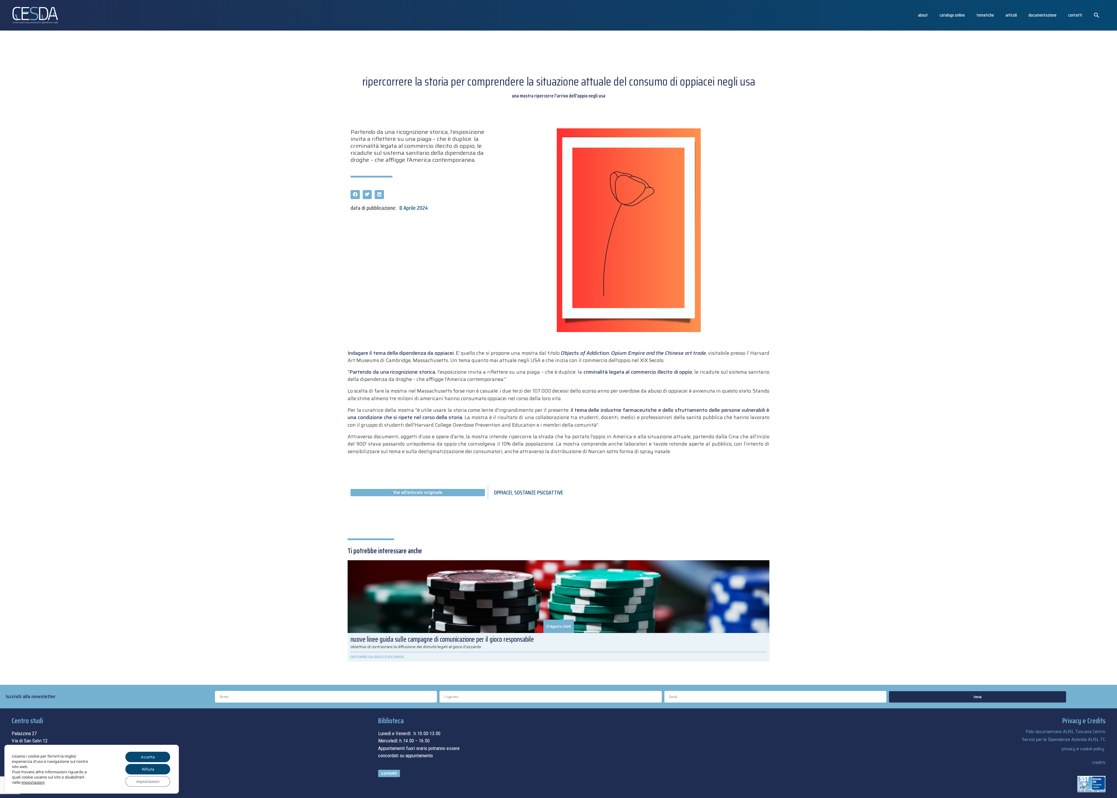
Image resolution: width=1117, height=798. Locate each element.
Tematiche (985, 15)
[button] (1096, 15)
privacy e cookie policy (1083, 748)
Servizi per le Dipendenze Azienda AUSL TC (1063, 739)
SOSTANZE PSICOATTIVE (538, 492)
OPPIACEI (503, 492)
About (923, 15)
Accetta (148, 757)
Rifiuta (148, 769)
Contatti (1075, 15)
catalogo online (952, 15)
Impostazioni (147, 781)
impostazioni (33, 782)
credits (1098, 762)
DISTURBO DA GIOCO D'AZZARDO (377, 656)
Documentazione (1042, 15)
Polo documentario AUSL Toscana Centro (1065, 731)
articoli (1011, 15)
